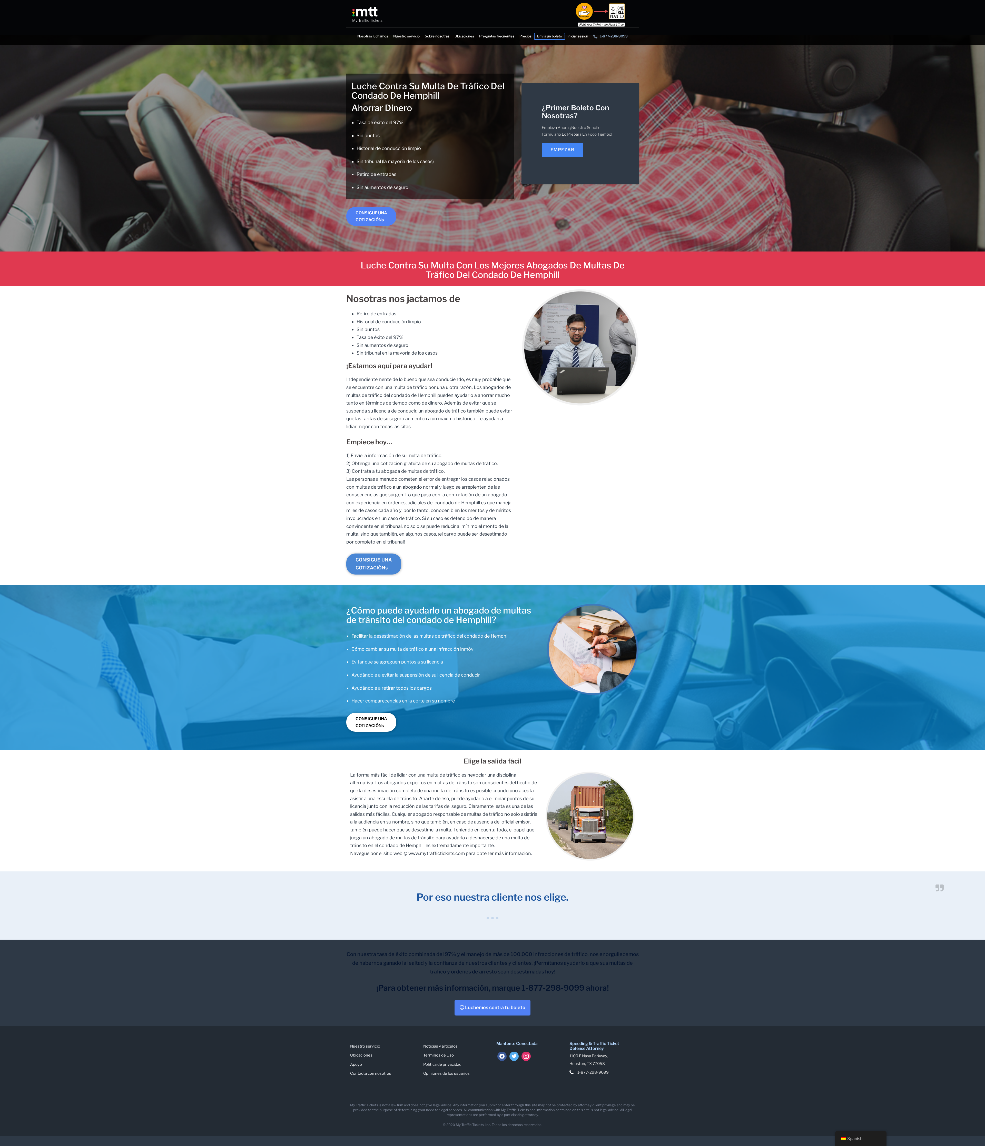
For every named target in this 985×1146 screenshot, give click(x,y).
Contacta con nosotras (370, 1073)
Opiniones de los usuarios (446, 1073)
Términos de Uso (438, 1055)
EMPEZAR (562, 149)
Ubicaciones (464, 36)
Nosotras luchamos (372, 36)
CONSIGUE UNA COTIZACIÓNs (371, 216)
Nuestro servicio (406, 36)
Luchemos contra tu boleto (494, 1007)
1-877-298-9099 (614, 36)
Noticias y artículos (440, 1046)
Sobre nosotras (437, 36)
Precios (525, 36)
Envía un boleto (549, 36)
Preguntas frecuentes (496, 36)
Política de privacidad (442, 1064)
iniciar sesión (578, 36)
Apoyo (356, 1064)
